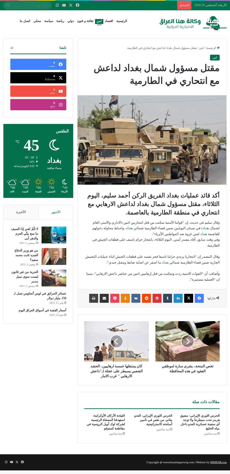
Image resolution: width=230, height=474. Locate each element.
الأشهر (55, 212)
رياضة (60, 21)
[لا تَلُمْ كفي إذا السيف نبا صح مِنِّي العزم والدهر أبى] (54, 235)
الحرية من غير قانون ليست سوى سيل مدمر (24, 276)
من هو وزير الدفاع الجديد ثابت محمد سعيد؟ (26, 255)
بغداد (205, 228)
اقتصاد (109, 21)
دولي (70, 21)
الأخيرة (21, 212)
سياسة (48, 21)
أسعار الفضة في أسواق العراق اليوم (42, 310)
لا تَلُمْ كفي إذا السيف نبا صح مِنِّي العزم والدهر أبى (24, 233)
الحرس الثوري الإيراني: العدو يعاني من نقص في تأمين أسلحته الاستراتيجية (153, 420)
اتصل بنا (25, 21)
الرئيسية (121, 21)
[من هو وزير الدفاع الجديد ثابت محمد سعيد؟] (54, 256)
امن (99, 21)
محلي (37, 21)
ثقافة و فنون (85, 21)
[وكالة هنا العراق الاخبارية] (193, 23)
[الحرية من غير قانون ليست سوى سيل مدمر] (54, 278)
